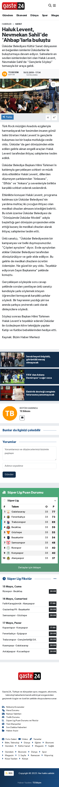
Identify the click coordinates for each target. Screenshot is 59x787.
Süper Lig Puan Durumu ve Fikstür (22, 720)
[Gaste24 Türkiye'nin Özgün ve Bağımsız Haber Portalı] (13, 6)
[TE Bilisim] (10, 413)
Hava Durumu (12, 710)
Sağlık (51, 746)
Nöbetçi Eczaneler (15, 707)
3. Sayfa (22, 755)
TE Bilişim (37, 783)
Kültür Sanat (24, 746)
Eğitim (38, 743)
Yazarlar (37, 739)
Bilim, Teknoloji (12, 743)
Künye (25, 759)
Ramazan (35, 755)
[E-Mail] (22, 417)
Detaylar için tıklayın (29, 567)
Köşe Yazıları (11, 759)
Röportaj (48, 755)
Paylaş (9, 117)
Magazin (39, 746)
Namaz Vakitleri (13, 714)
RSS (10, 773)
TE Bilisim (25, 411)
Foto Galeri (11, 739)
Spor (45, 15)
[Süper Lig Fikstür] (55, 579)
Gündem (7, 15)
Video (25, 739)
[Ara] (50, 6)
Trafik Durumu (13, 717)
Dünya (34, 15)
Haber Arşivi (12, 731)
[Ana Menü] (54, 6)
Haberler (6, 24)
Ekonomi (21, 15)
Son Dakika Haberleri (16, 727)
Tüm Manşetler (13, 724)
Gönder (9, 474)
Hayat (18, 24)
